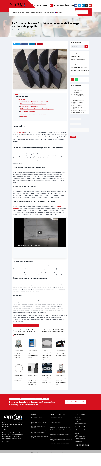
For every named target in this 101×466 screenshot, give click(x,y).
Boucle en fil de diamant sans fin (78, 59)
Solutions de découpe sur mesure (57, 420)
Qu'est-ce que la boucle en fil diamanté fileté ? (60, 443)
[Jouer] (40, 232)
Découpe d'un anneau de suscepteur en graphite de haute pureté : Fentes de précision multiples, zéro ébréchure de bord (32, 381)
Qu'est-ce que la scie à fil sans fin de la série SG (81, 61)
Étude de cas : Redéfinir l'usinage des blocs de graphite (33, 101)
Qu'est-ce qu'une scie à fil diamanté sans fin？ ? (60, 427)
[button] (35, 12)
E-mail (71, 121)
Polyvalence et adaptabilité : (28, 111)
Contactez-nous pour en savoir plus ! (26, 325)
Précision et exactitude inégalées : (29, 106)
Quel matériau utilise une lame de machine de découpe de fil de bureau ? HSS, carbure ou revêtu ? (33, 354)
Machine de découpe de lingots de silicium (80, 70)
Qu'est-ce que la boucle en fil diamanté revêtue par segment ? (61, 440)
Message (71, 126)
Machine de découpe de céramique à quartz (80, 72)
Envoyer (73, 136)
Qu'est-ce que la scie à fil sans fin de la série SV (60, 434)
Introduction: (21, 99)
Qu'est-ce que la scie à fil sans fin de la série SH (60, 432)
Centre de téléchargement (55, 424)
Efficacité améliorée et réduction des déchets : (33, 103)
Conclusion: (23, 116)
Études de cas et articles (55, 422)
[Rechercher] (86, 46)
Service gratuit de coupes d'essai (57, 417)
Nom (71, 117)
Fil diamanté (20, 132)
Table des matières (78, 90)
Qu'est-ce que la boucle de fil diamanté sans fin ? (60, 436)
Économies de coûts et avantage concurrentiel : (33, 114)
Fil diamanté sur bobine (76, 56)
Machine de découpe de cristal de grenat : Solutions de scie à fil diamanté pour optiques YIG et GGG (46, 379)
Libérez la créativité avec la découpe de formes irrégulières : (37, 109)
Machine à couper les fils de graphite (79, 67)
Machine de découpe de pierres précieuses (80, 64)
